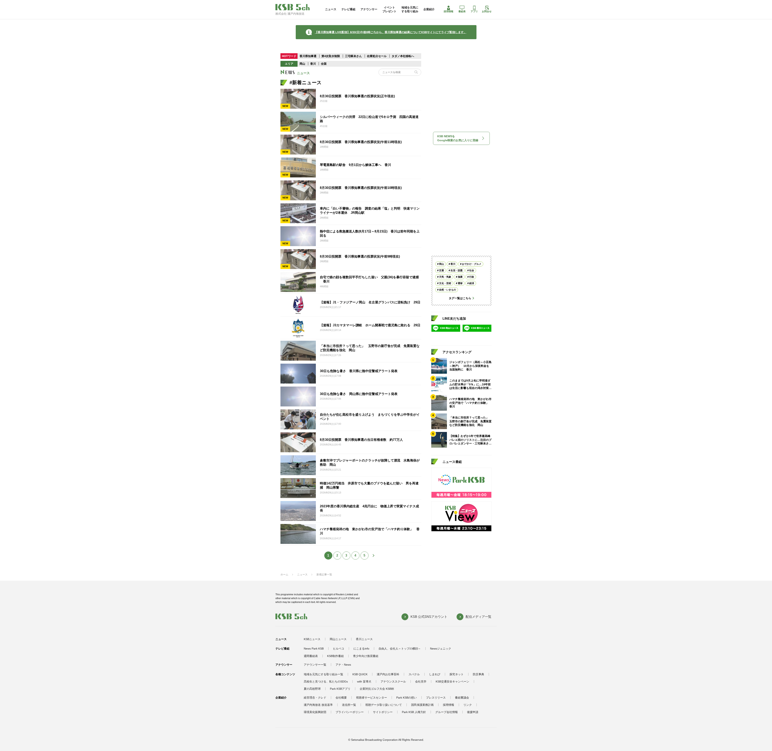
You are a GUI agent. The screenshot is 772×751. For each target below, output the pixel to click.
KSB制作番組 (335, 656)
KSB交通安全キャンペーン (452, 681)
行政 (471, 276)
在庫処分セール (377, 56)
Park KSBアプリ (340, 688)
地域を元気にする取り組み (409, 9)
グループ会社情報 (446, 712)
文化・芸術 (445, 283)
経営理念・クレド (315, 697)
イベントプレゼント (389, 9)
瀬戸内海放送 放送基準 (318, 704)
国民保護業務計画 (422, 704)
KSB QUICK (360, 674)
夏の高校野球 (312, 688)
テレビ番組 (348, 9)
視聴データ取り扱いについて (383, 704)
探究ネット (457, 674)
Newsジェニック (440, 648)
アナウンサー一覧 (315, 664)
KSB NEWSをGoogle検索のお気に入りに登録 (457, 138)
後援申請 (472, 712)
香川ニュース (364, 639)
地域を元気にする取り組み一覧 (323, 674)
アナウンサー (368, 9)
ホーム (284, 574)
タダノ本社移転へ (403, 56)
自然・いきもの (447, 289)
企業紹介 (429, 9)
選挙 (460, 283)
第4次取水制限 (331, 56)
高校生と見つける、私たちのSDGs (326, 681)
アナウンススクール (393, 681)
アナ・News (343, 664)
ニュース (330, 9)
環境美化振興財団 (315, 712)
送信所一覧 (349, 704)
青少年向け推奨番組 (365, 656)
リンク (467, 704)
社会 (471, 270)
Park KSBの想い (406, 697)
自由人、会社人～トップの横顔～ (400, 648)
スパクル (414, 674)
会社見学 (420, 681)
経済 (471, 283)
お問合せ (487, 11)
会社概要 (341, 697)
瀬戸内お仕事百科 (388, 674)
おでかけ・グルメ (471, 264)
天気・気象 (445, 276)
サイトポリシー (383, 712)
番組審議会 (462, 697)
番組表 (462, 11)
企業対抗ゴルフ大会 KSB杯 (377, 688)
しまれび (434, 674)
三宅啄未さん (354, 56)
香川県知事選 (308, 56)
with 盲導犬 (364, 681)
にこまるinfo (361, 648)
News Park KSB (314, 648)
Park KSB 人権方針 (414, 712)
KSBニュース (312, 639)
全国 (323, 63)
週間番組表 (311, 656)
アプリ (474, 11)
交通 (441, 270)
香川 (313, 63)
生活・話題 (457, 270)
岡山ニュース (338, 639)
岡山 (302, 63)
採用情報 (448, 11)
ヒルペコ (338, 648)
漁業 (460, 276)
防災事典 (478, 674)
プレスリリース (436, 697)
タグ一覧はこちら (460, 298)
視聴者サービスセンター (371, 697)
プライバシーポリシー (350, 712)
